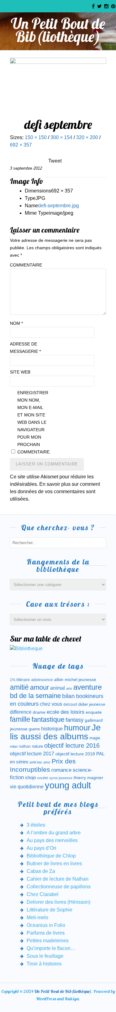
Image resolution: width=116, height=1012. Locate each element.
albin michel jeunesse (75, 679)
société (42, 778)
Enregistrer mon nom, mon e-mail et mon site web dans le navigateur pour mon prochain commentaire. (32, 422)
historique (52, 728)
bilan (68, 696)
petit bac (36, 762)
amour (39, 687)
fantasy (75, 720)
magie (94, 738)
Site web (20, 372)
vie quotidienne (27, 786)
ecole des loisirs (65, 712)
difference (21, 712)
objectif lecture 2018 (75, 753)
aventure (87, 687)
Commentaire (25, 264)
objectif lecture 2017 (32, 753)
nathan (25, 746)
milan (14, 746)
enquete (94, 712)
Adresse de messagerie (25, 347)
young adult (68, 785)
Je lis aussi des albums (55, 732)
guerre (34, 729)
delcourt (70, 704)
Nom (16, 323)
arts (69, 688)
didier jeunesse (91, 704)
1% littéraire (20, 680)
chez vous (51, 704)
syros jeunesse (60, 778)
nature (37, 746)
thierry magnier (88, 777)
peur (47, 762)
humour (77, 727)
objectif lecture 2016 (72, 745)
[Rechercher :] (58, 542)
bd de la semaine (35, 696)
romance (61, 770)
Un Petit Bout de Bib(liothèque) (58, 30)
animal (57, 688)
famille (20, 719)
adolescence (42, 680)
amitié (19, 687)
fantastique (48, 719)
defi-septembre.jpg (58, 205)
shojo (30, 777)
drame (39, 712)
